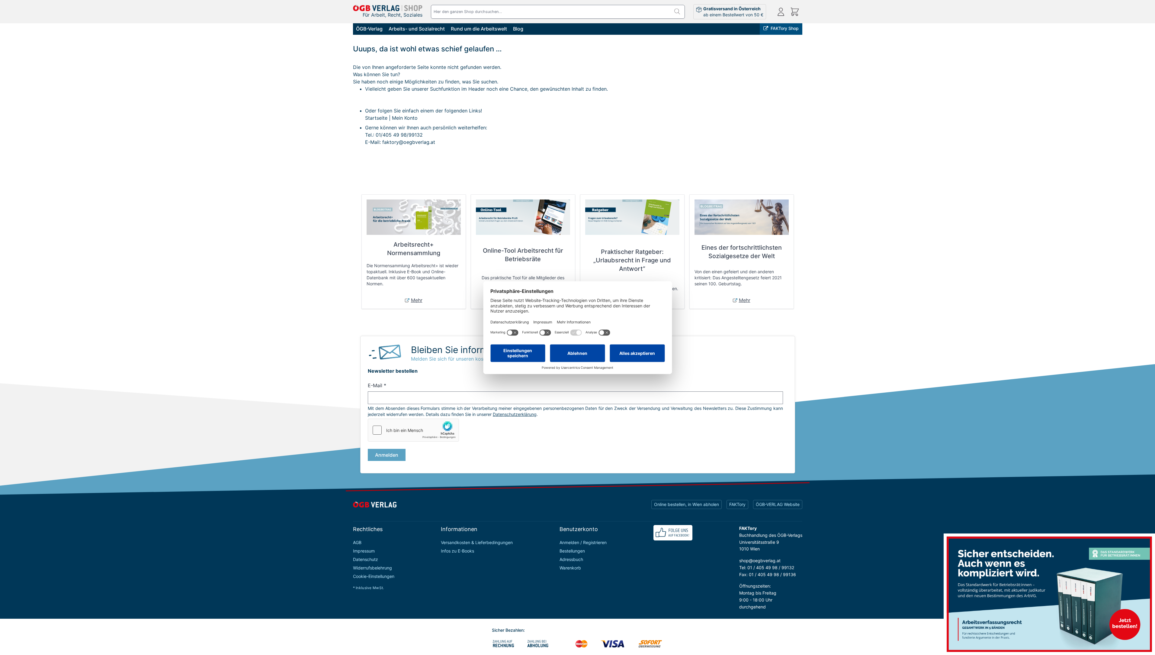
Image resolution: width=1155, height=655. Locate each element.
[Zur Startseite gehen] (387, 8)
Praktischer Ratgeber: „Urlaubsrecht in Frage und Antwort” (632, 260)
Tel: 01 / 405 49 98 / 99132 (766, 567)
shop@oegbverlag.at (760, 560)
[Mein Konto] (781, 11)
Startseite (376, 118)
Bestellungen (572, 550)
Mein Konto (405, 118)
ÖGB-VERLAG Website (778, 504)
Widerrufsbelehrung (372, 567)
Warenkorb (570, 567)
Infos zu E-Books (457, 550)
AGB (357, 542)
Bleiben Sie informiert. (457, 349)
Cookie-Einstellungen (373, 576)
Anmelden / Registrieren (583, 542)
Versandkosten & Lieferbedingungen (477, 542)
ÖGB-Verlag (369, 29)
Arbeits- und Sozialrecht (417, 29)
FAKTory (737, 504)
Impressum (364, 550)
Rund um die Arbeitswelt (479, 29)
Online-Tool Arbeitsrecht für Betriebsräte (523, 255)
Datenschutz (365, 559)
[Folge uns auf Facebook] (672, 532)
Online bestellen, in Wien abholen (686, 504)
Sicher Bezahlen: (508, 630)
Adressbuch (571, 559)
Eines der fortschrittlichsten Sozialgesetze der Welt (741, 252)
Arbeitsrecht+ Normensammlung (413, 249)
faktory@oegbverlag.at (408, 142)
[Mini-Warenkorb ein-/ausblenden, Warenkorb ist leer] (794, 11)
